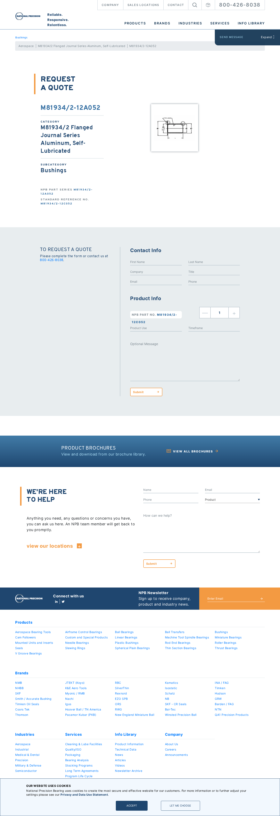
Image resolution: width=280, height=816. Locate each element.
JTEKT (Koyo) (75, 682)
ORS (118, 704)
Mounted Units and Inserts (34, 642)
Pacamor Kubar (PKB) (80, 714)
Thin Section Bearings (180, 648)
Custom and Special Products (86, 637)
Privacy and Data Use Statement (84, 794)
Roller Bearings (225, 642)
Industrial (21, 749)
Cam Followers (25, 637)
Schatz (170, 693)
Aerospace (26, 46)
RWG (118, 709)
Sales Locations (143, 5)
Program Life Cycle (79, 776)
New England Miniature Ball (134, 714)
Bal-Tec (170, 709)
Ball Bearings (124, 632)
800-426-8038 (240, 5)
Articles (120, 760)
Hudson (220, 693)
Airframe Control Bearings (83, 632)
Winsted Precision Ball (181, 714)
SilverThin (122, 688)
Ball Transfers (174, 632)
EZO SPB (121, 698)
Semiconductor (26, 770)
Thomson (21, 714)
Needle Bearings (77, 642)
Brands (162, 23)
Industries (190, 23)
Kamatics (171, 682)
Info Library (251, 23)
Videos (120, 765)
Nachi (69, 698)
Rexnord (121, 693)
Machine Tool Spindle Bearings (187, 637)
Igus (68, 704)
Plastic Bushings (126, 642)
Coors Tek (22, 709)
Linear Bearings (126, 637)
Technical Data (125, 749)
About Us (171, 744)
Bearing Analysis (77, 760)
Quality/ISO (73, 749)
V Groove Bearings (28, 653)
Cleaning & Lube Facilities (83, 744)
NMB (18, 682)
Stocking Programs (79, 765)
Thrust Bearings (226, 648)
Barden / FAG (224, 704)
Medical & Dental (27, 754)
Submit (138, 392)
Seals (19, 648)
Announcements (176, 754)
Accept (131, 805)
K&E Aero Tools (76, 688)
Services (220, 23)
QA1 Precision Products (231, 714)
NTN (218, 709)
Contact (176, 5)
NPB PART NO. (154, 315)
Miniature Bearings (228, 637)
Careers (170, 749)
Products (135, 23)
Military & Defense (28, 765)
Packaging (73, 754)
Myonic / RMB (75, 693)
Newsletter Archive (128, 770)
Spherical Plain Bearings (132, 648)
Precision (21, 760)
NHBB (19, 688)
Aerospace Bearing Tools (33, 632)
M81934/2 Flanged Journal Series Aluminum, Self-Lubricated (81, 46)
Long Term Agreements (82, 770)
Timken (220, 688)
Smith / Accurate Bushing (33, 698)
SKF (18, 693)
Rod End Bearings (177, 642)
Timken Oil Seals (27, 704)
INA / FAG (222, 682)
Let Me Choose (180, 805)
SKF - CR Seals (176, 704)
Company (110, 5)
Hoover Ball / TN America (83, 709)
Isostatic (171, 688)
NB (167, 698)
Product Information (129, 744)
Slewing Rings (75, 648)
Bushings (21, 37)
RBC (118, 682)
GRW (218, 698)
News (119, 754)
